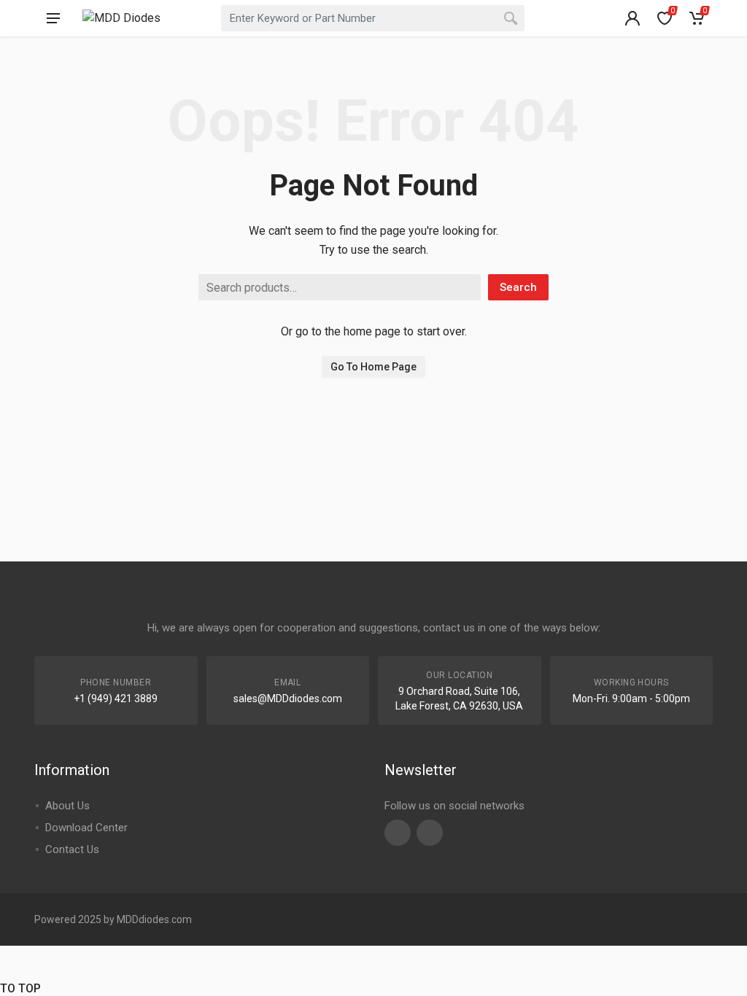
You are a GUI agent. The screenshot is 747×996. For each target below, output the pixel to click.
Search (518, 287)
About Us (67, 805)
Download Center (86, 827)
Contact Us (72, 849)
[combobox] (373, 18)
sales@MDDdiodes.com (287, 698)
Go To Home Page (373, 367)
